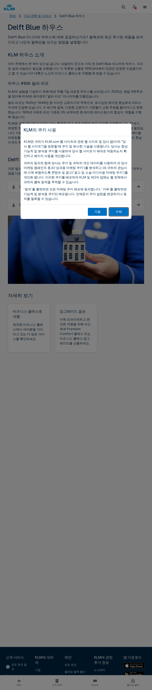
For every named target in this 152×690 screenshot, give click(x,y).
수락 (119, 212)
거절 (97, 212)
